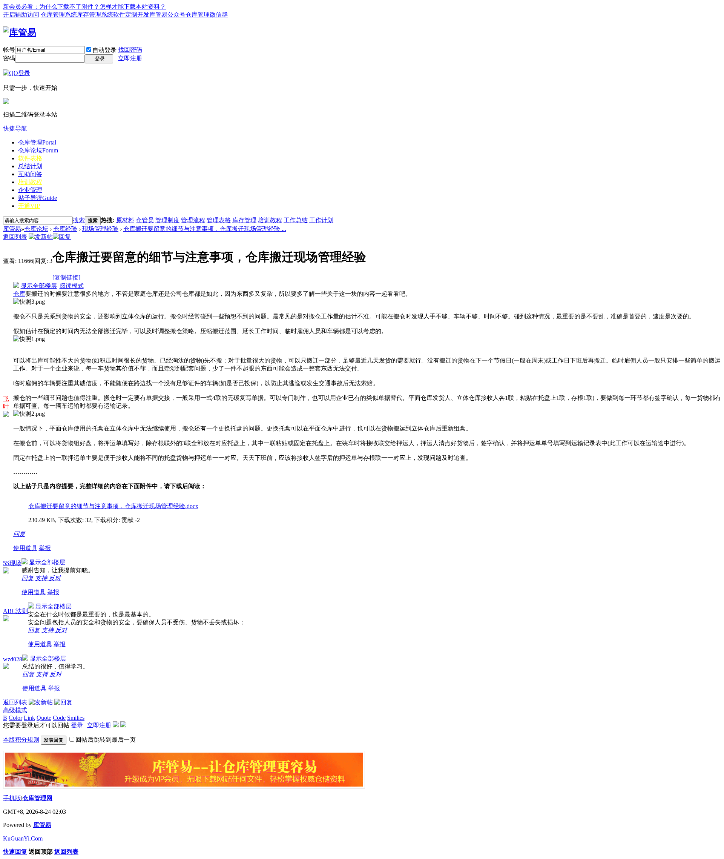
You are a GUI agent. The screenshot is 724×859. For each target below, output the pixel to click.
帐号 (9, 49)
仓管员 (145, 220)
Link (29, 718)
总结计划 (30, 166)
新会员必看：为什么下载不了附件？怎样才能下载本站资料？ (84, 6)
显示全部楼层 (39, 286)
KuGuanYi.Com (23, 838)
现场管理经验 (100, 229)
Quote (44, 718)
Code (59, 718)
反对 (55, 578)
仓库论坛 (38, 150)
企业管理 (30, 190)
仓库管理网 (37, 798)
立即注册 (130, 58)
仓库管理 (37, 142)
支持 (42, 578)
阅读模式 (72, 286)
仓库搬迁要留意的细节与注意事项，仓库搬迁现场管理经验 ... (204, 229)
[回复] (62, 237)
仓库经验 (65, 229)
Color (15, 718)
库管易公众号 (167, 14)
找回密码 (130, 49)
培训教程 (30, 182)
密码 (9, 58)
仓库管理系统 (59, 14)
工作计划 (321, 220)
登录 (77, 725)
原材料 (125, 220)
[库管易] (19, 32)
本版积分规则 (21, 739)
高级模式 (15, 710)
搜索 (79, 220)
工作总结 (296, 220)
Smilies (75, 718)
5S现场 (12, 563)
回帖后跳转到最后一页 (105, 739)
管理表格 (219, 220)
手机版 (12, 798)
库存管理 (244, 220)
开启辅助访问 (21, 14)
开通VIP (29, 206)
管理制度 (167, 220)
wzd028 (12, 659)
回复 (19, 534)
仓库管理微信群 (207, 14)
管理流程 (193, 220)
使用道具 (25, 548)
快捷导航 (15, 128)
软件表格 (30, 158)
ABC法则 (15, 611)
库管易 (12, 229)
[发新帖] (41, 237)
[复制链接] (66, 277)
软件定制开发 (131, 14)
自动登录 (104, 50)
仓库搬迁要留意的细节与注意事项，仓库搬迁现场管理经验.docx (113, 506)
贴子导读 (37, 198)
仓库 (19, 293)
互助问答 (30, 174)
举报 (45, 548)
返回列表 (15, 237)
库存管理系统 (95, 14)
